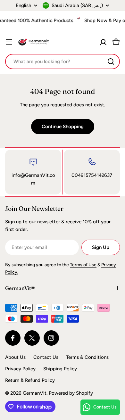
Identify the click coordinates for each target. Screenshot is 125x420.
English (23, 5)
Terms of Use (83, 265)
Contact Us (45, 357)
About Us (15, 357)
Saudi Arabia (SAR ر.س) (77, 5)
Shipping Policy (60, 369)
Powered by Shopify (71, 393)
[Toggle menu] (9, 42)
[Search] (111, 61)
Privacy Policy (20, 369)
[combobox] (62, 61)
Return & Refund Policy (30, 380)
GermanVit (34, 393)
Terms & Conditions (87, 357)
